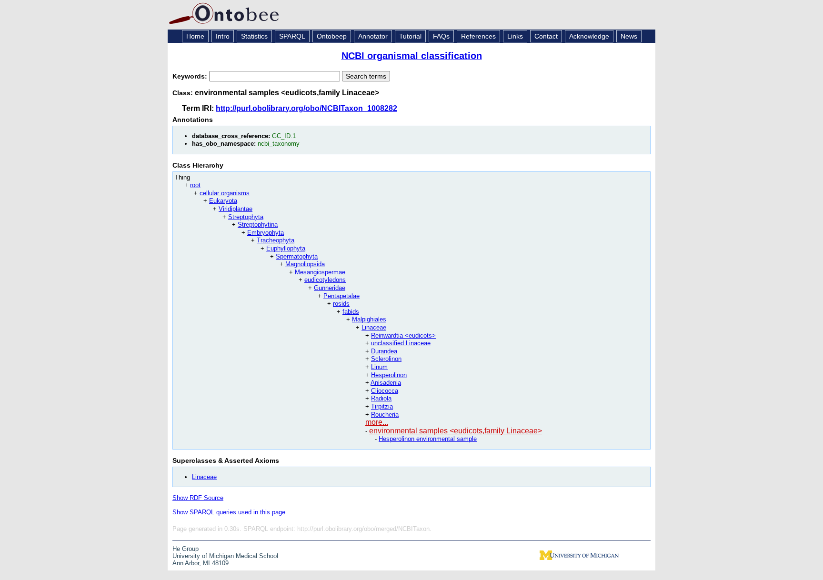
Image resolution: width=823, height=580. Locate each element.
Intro (223, 36)
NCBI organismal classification (411, 55)
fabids (350, 311)
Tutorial (410, 36)
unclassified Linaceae (401, 343)
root (195, 185)
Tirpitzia (382, 406)
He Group (185, 548)
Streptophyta (245, 216)
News (629, 36)
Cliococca (384, 390)
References (478, 36)
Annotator (373, 36)
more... (376, 422)
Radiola (381, 398)
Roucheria (385, 414)
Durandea (384, 351)
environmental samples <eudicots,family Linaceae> (455, 431)
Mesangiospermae (320, 272)
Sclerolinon (386, 358)
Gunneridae (329, 287)
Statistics (254, 36)
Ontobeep (332, 36)
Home (195, 36)
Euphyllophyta (285, 248)
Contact (546, 36)
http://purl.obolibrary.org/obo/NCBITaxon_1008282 (306, 108)
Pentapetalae (341, 296)
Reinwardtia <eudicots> (403, 335)
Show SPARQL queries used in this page (228, 512)
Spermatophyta (297, 256)
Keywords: (190, 76)
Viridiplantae (235, 208)
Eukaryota (223, 200)
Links (515, 36)
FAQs (441, 36)
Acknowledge (589, 36)
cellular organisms (225, 193)
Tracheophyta (275, 240)
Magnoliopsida (305, 264)
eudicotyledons (325, 279)
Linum (379, 366)
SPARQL (292, 36)
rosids (341, 303)
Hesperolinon (389, 375)
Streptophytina (258, 224)
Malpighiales (369, 319)
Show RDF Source (197, 497)
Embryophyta (265, 232)
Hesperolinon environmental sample (428, 438)
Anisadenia (386, 382)
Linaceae (373, 327)
